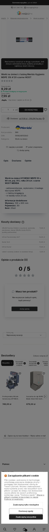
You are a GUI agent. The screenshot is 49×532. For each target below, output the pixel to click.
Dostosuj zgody (26, 511)
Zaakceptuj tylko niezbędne (26, 505)
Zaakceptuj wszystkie (26, 517)
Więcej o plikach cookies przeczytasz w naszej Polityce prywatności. (24, 497)
